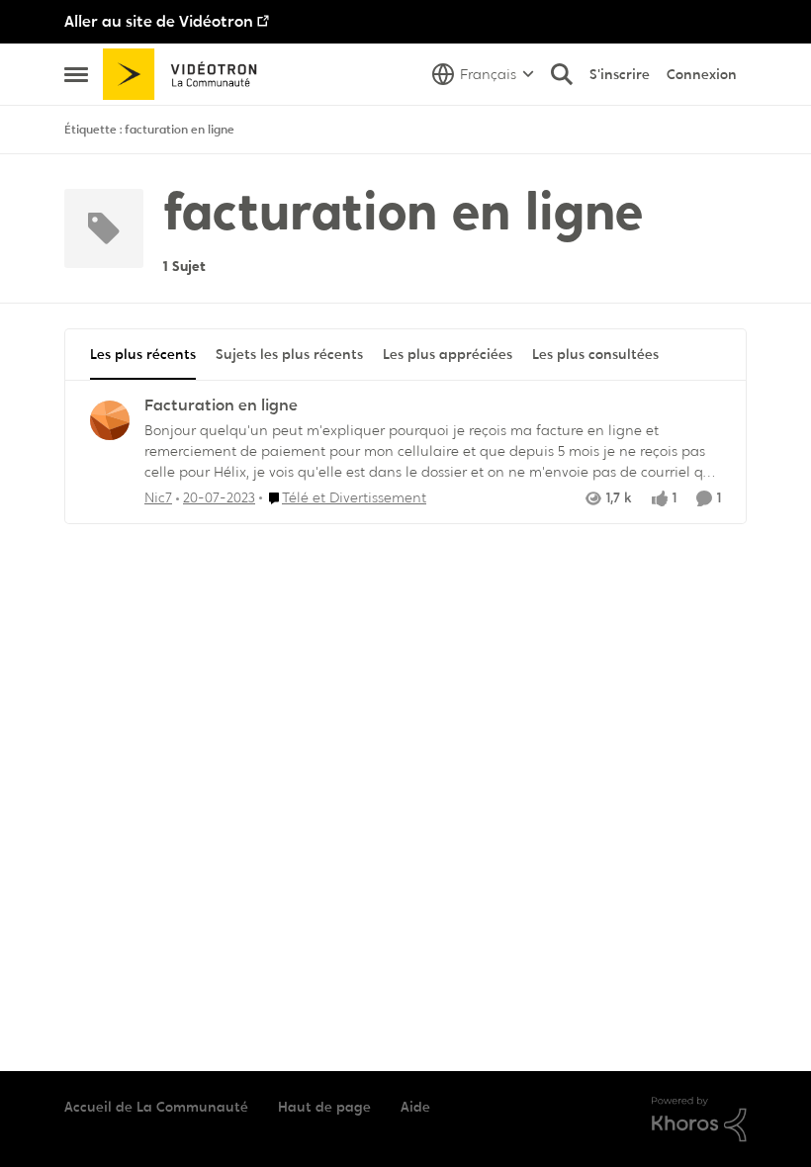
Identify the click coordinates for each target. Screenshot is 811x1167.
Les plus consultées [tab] (595, 354)
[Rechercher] (562, 74)
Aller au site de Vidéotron (158, 21)
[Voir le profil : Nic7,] (110, 420)
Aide (415, 1107)
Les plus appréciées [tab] (447, 354)
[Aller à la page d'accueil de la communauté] (186, 74)
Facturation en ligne (221, 405)
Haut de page (324, 1107)
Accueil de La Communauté (156, 1107)
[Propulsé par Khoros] (699, 1119)
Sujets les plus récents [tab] (289, 354)
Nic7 (158, 497)
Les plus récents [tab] (143, 354)
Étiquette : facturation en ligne (149, 129)
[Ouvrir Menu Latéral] (76, 74)
